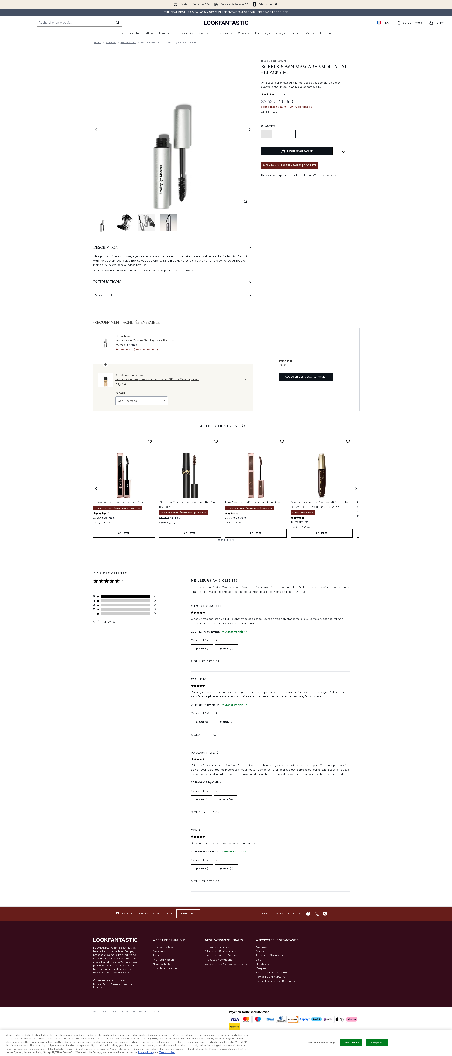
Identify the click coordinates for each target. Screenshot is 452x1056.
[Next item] (356, 488)
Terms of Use (167, 1052)
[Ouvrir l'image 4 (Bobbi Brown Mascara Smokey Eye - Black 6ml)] (168, 222)
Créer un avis (104, 622)
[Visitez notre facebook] (308, 913)
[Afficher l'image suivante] (250, 130)
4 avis (281, 94)
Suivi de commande (165, 968)
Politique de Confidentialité (220, 951)
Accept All (376, 1042)
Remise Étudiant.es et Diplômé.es (276, 981)
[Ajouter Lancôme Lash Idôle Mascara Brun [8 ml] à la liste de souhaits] (282, 441)
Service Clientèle (163, 946)
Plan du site (262, 964)
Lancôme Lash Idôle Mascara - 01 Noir (120, 502)
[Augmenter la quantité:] (290, 134)
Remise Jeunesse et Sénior (272, 972)
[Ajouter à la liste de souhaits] (343, 151)
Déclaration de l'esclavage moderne (226, 964)
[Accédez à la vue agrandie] (245, 201)
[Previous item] (96, 488)
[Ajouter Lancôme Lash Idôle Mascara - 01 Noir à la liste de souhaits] (150, 441)
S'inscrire (188, 913)
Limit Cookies (351, 1042)
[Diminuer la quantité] (266, 134)
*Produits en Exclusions (218, 959)
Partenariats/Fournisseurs (271, 955)
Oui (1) (203, 799)
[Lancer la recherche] (117, 22)
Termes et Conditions (217, 946)
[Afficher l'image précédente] (96, 130)
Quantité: (268, 126)
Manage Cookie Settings (321, 1042)
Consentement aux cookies (109, 980)
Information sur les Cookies (220, 955)
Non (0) (228, 648)
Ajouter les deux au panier (306, 376)
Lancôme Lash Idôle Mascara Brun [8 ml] (253, 502)
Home (97, 42)
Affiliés (260, 951)
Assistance (159, 951)
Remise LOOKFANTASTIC (270, 976)
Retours (157, 955)
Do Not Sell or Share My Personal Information (112, 986)
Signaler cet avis (205, 661)
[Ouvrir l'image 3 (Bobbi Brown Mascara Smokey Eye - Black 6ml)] (146, 222)
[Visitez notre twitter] (316, 913)
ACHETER (124, 533)
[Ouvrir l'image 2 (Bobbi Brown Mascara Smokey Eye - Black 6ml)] (124, 222)
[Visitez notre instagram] (325, 913)
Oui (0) (203, 648)
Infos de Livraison (163, 959)
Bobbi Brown (128, 42)
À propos (261, 946)
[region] (226, 1043)
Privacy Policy (146, 1052)
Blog (258, 959)
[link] (410, 22)
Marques (111, 42)
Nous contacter (162, 964)
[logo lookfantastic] (226, 22)
